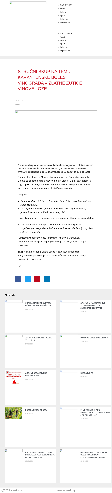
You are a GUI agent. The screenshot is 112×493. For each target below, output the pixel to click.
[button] (84, 28)
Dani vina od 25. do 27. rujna (94, 338)
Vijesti (62, 8)
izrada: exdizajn (66, 490)
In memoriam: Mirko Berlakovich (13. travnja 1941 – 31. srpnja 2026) (95, 412)
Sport (62, 15)
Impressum (65, 22)
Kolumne (64, 19)
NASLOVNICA (66, 5)
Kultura (63, 12)
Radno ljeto (86, 373)
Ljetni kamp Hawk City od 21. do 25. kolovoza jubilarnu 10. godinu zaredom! (40, 454)
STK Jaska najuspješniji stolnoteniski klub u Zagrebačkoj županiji (92, 305)
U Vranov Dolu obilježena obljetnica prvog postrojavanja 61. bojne (93, 454)
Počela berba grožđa (36, 410)
